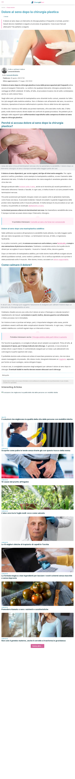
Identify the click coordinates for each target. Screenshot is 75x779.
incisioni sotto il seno (27, 187)
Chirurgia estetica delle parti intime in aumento (49, 337)
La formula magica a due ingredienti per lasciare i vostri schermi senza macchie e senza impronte (36, 577)
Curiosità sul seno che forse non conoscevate (47, 222)
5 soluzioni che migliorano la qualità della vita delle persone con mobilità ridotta (36, 419)
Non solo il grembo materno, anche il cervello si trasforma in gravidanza (33, 641)
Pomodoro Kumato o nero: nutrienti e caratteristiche (24, 609)
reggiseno (62, 359)
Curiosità (4, 448)
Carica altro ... (37, 646)
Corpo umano (11, 7)
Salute (3, 7)
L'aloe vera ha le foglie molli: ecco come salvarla (23, 513)
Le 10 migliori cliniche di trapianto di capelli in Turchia (25, 544)
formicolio (61, 243)
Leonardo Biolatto (14, 71)
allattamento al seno (36, 206)
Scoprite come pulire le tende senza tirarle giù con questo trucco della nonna (35, 450)
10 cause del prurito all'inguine (15, 482)
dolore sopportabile (60, 259)
